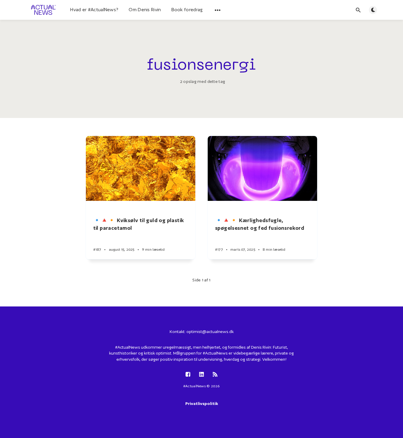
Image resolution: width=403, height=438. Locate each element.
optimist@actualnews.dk (210, 331)
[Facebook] (188, 375)
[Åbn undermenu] (217, 10)
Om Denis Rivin (145, 9)
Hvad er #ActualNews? (94, 9)
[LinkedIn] (201, 375)
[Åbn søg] (358, 10)
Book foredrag (187, 9)
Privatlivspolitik (201, 403)
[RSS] (215, 375)
